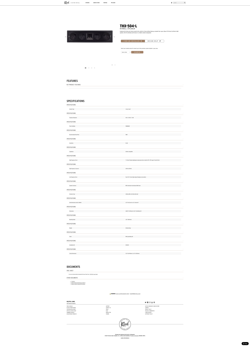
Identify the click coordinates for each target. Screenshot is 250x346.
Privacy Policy (148, 309)
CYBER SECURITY (148, 312)
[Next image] (114, 37)
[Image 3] (91, 68)
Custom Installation (71, 309)
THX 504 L (73, 281)
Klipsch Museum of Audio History (152, 306)
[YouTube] (152, 302)
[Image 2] (88, 68)
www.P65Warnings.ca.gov (135, 293)
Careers (147, 307)
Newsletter (108, 312)
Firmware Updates (70, 312)
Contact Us (108, 307)
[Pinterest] (154, 302)
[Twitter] (145, 302)
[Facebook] (147, 302)
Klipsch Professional (71, 307)
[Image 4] (94, 68)
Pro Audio (113, 2)
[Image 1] (85, 68)
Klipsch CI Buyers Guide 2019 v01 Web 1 (78, 284)
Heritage (105, 2)
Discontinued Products (72, 314)
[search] (185, 3)
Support (107, 306)
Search (137, 52)
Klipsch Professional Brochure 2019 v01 (78, 282)
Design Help (153, 41)
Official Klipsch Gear (71, 310)
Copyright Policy (149, 314)
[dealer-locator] (171, 2)
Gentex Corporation (135, 335)
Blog (107, 310)
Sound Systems (96, 2)
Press (107, 309)
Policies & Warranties (149, 310)
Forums (107, 314)
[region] (90, 37)
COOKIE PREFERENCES (125, 338)
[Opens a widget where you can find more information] (245, 343)
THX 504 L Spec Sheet (94, 274)
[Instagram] (150, 302)
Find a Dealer (69, 306)
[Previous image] (65, 37)
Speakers (87, 2)
